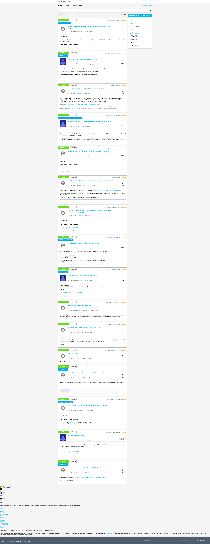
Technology (3, 510)
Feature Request (135, 26)
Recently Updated (63, 14)
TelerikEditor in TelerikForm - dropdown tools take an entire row (88, 373)
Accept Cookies (186, 540)
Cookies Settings (201, 540)
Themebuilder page (73, 227)
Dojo (61, 168)
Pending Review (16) (136, 41)
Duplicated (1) (134, 36)
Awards (2, 511)
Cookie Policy (147, 540)
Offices (2, 517)
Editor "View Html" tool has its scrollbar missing (83, 276)
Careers (2, 516)
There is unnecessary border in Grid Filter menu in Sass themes (87, 405)
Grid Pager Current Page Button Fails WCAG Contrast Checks (87, 89)
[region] (105, 540)
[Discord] (1, 503)
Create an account (147, 5)
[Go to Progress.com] (5, 487)
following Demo (72, 422)
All (132, 23)
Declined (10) (134, 35)
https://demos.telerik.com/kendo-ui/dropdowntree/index (106, 190)
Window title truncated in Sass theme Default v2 (83, 468)
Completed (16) (135, 33)
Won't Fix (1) (134, 47)
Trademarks (109, 533)
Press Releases (4, 513)
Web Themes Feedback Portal (70, 5)
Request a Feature (134, 15)
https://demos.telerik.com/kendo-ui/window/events (92, 477)
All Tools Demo (78, 292)
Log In (150, 7)
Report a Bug (146, 15)
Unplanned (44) (135, 45)
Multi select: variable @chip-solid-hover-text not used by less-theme (89, 121)
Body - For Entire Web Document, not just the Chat (84, 327)
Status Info (123, 14)
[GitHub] (1, 501)
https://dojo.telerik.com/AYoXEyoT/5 (70, 452)
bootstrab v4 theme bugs (76, 435)
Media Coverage (4, 514)
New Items (72, 14)
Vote (122, 31)
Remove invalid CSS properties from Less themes (83, 243)
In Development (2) (136, 38)
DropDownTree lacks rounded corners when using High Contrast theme (90, 181)
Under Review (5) (135, 44)
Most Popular (80, 14)
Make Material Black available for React (80, 305)
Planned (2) (134, 42)
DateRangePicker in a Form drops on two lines (82, 59)
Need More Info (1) (136, 39)
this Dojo (67, 292)
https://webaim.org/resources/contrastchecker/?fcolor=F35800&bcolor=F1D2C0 (80, 104)
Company (2, 508)
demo (73, 48)
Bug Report (134, 25)
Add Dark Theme (73, 353)
